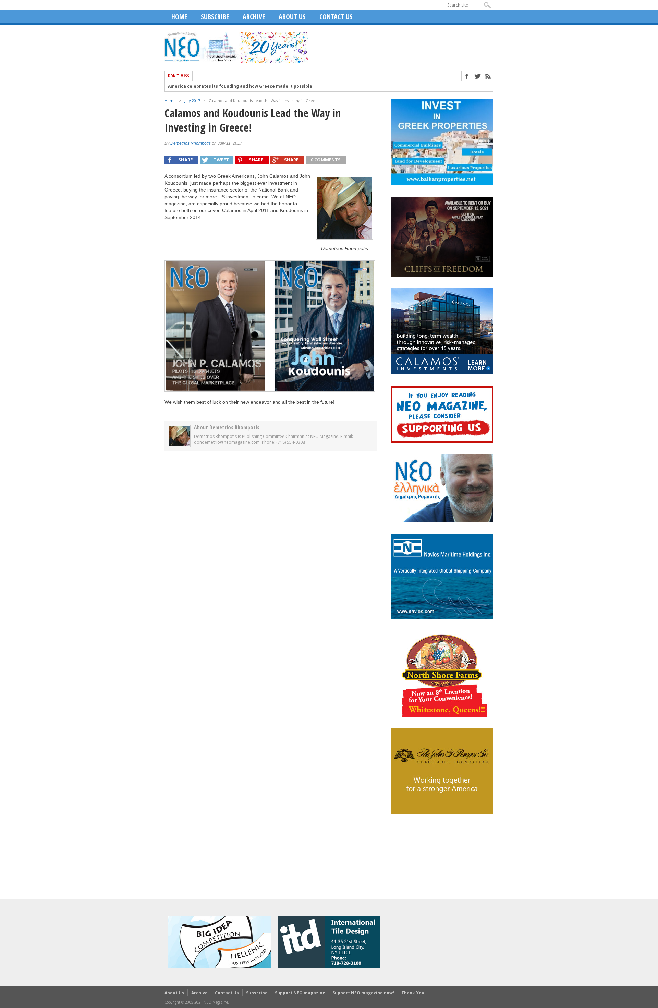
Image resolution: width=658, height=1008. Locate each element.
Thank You (412, 993)
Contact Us (336, 16)
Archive (254, 16)
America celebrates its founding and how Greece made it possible (240, 86)
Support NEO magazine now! (363, 993)
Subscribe (215, 16)
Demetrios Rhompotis (190, 143)
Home (179, 16)
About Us (292, 16)
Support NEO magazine (300, 993)
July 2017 (192, 100)
